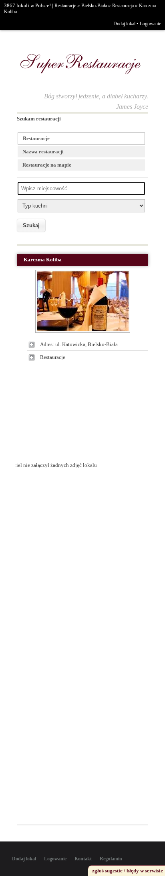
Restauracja (123, 5)
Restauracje (65, 5)
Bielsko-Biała (94, 5)
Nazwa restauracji (43, 152)
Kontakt (83, 859)
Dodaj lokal (124, 23)
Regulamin (111, 859)
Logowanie (150, 23)
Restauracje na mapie (46, 165)
